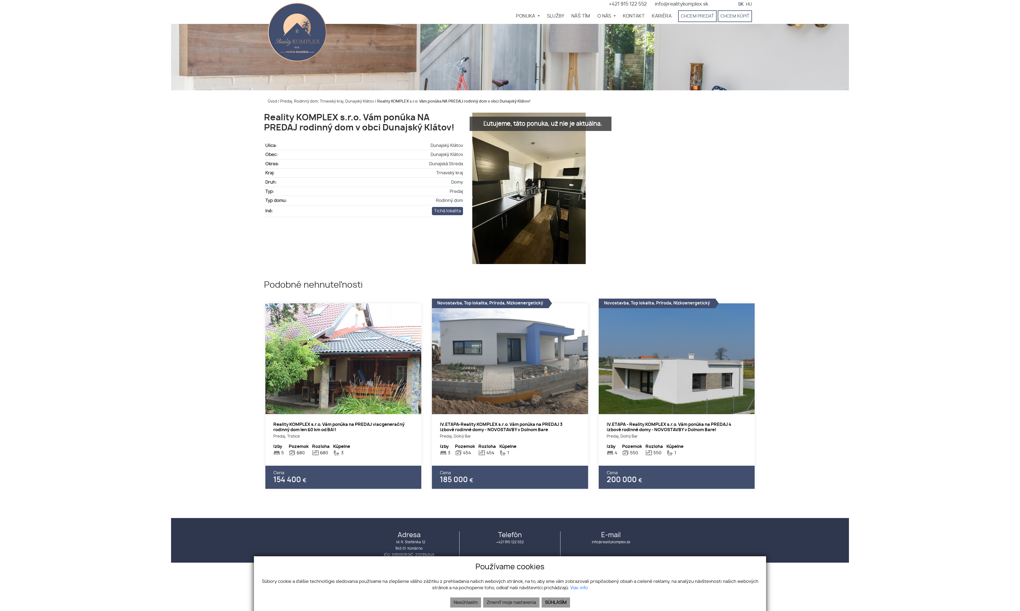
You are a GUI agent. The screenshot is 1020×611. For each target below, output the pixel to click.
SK (740, 4)
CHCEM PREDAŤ (697, 16)
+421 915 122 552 (510, 542)
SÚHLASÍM (556, 602)
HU (749, 4)
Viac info (579, 588)
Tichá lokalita (447, 211)
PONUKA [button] (526, 16)
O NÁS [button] (605, 16)
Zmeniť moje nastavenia (511, 602)
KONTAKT (634, 16)
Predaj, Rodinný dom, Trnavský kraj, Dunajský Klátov (327, 101)
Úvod (272, 101)
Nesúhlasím (466, 602)
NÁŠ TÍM (580, 16)
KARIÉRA (662, 16)
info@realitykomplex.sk (611, 542)
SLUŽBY (555, 16)
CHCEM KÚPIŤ (734, 16)
